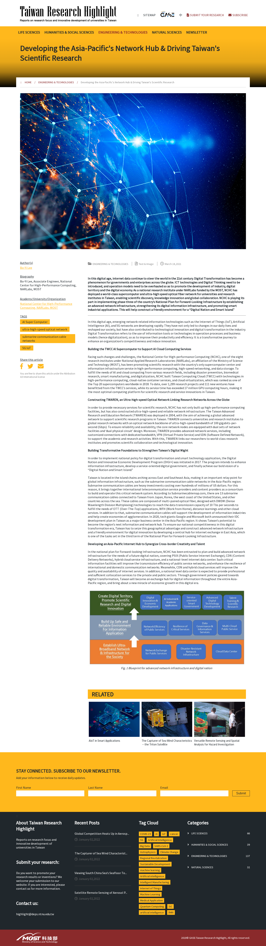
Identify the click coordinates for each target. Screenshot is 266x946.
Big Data (145, 846)
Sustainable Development (155, 864)
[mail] (41, 366)
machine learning (150, 870)
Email (164, 787)
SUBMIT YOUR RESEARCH (207, 15)
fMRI (171, 912)
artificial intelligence (152, 912)
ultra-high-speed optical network (44, 329)
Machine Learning (150, 894)
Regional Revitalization (153, 858)
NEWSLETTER (196, 32)
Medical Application (151, 900)
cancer (174, 834)
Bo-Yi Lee (26, 268)
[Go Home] (77, 14)
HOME (28, 82)
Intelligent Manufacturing (154, 882)
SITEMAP (149, 15)
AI (156, 834)
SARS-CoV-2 (161, 846)
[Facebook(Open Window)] (21, 366)
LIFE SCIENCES (29, 32)
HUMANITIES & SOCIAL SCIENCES (69, 32)
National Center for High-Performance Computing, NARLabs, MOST (46, 306)
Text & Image (146, 264)
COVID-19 (145, 834)
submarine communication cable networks (44, 338)
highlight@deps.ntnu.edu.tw (35, 914)
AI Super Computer (35, 322)
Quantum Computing (152, 906)
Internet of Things (150, 888)
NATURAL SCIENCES (167, 32)
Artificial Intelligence (160, 840)
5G (141, 840)
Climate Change (169, 852)
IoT (164, 834)
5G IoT (26, 348)
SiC (170, 906)
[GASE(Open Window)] (167, 14)
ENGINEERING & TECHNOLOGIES (122, 32)
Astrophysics (148, 852)
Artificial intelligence (152, 876)
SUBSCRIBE (240, 15)
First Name (23, 787)
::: (138, 15)
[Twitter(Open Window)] (30, 366)
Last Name (95, 787)
